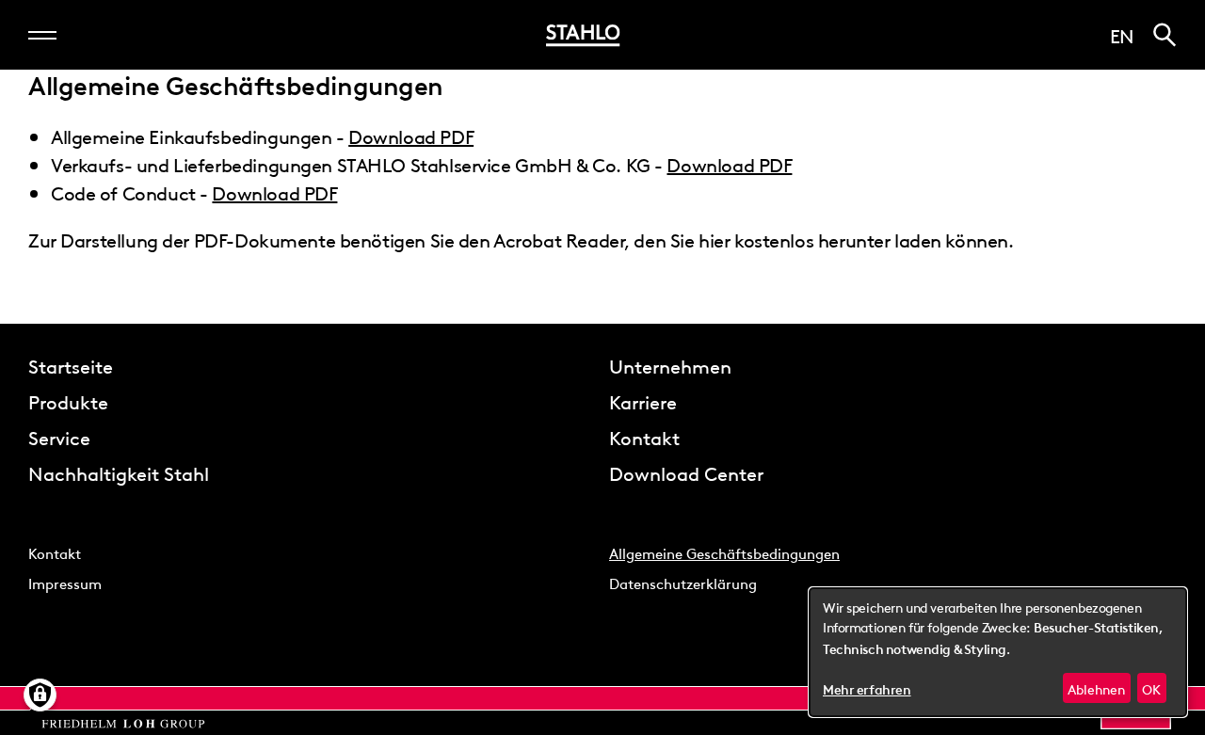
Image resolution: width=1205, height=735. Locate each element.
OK (1151, 688)
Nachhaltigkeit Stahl (118, 472)
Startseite (70, 365)
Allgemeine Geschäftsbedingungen (724, 552)
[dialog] (998, 652)
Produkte (68, 401)
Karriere (643, 401)
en (1122, 35)
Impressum (65, 582)
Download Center (686, 472)
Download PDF (411, 135)
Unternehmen (670, 365)
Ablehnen (1096, 688)
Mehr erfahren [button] (867, 690)
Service (59, 436)
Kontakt (644, 436)
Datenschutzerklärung (683, 582)
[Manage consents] (40, 695)
